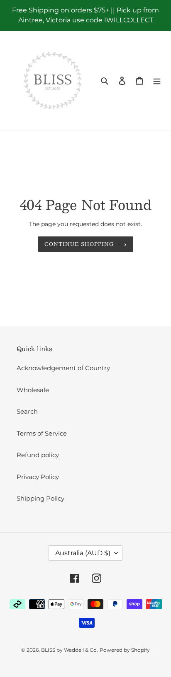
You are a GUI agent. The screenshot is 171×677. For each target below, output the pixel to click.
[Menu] (157, 80)
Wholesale (33, 390)
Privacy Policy (38, 477)
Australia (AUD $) (82, 553)
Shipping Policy (40, 498)
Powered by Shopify (125, 650)
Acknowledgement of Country (63, 368)
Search (27, 411)
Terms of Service (42, 433)
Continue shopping (79, 244)
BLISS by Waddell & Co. (69, 650)
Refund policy (38, 455)
